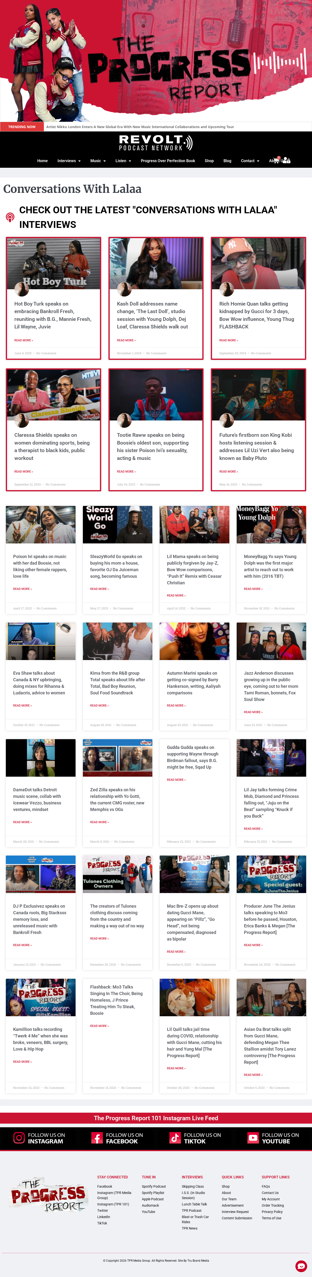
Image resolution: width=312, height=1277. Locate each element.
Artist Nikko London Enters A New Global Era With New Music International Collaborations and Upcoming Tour (140, 126)
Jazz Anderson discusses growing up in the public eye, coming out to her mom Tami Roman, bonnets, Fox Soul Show (271, 686)
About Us (277, 160)
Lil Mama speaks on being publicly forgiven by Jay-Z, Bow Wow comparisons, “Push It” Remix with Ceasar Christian (194, 569)
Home (42, 160)
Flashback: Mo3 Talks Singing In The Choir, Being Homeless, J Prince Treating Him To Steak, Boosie (116, 1000)
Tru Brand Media (198, 1260)
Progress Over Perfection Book (168, 160)
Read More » (23, 340)
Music (95, 160)
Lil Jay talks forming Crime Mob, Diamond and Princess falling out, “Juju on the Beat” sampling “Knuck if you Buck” (271, 803)
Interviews (67, 160)
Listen (121, 160)
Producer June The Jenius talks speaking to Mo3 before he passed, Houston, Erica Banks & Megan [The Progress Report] (270, 919)
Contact (247, 160)
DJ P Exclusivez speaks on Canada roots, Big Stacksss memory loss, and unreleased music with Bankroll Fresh (39, 919)
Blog (227, 160)
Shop (209, 160)
